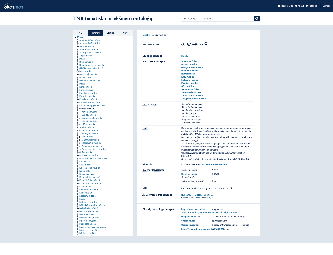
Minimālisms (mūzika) (89, 217)
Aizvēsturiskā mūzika (89, 43)
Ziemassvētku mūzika (92, 146)
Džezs (82, 84)
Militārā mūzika (86, 214)
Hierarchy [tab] (95, 33)
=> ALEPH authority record (213, 164)
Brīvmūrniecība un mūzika (91, 65)
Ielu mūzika (84, 161)
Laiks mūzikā (85, 193)
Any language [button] (190, 18)
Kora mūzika (85, 186)
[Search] (257, 19)
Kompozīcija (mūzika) (89, 177)
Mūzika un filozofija (88, 230)
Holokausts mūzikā (88, 155)
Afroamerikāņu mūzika (90, 40)
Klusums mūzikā (87, 174)
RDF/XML (186, 195)
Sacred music (188, 221)
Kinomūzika (85, 171)
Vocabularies (286, 6)
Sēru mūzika (88, 136)
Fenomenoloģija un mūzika (92, 105)
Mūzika (80, 37)
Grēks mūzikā (85, 152)
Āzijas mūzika (85, 56)
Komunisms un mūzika (90, 183)
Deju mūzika (85, 77)
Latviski (326, 6)
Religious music (189, 174)
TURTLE (198, 195)
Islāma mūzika (88, 124)
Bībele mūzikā (86, 62)
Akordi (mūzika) (86, 46)
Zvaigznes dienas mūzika (94, 149)
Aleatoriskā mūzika (88, 49)
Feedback (313, 6)
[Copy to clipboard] (205, 44)
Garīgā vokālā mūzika (92, 118)
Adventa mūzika (89, 112)
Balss (82, 59)
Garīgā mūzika (86, 108)
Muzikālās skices (87, 224)
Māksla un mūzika (88, 202)
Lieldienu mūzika (90, 130)
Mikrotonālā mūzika (88, 211)
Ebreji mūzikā (85, 87)
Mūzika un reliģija (87, 233)
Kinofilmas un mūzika (89, 168)
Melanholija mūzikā (88, 208)
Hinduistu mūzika (90, 121)
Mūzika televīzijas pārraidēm (93, 227)
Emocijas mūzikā (87, 96)
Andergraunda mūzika (90, 52)
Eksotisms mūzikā (88, 93)
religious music (188, 216)
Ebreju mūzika (86, 90)
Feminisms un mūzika (89, 102)
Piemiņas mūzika (90, 133)
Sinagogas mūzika (90, 140)
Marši (82, 199)
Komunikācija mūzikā (89, 180)
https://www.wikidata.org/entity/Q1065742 (203, 229)
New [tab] (125, 33)
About (300, 6)
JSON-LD (208, 195)
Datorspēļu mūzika (88, 74)
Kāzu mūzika (88, 127)
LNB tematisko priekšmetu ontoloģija (114, 18)
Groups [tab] (110, 33)
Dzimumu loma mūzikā (90, 80)
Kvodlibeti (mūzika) (88, 189)
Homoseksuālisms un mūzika (93, 158)
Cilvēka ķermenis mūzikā (91, 68)
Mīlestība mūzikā (87, 221)
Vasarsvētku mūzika (91, 143)
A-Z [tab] (80, 33)
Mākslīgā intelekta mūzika (92, 205)
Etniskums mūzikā (88, 99)
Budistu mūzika (89, 115)
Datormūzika (85, 71)
